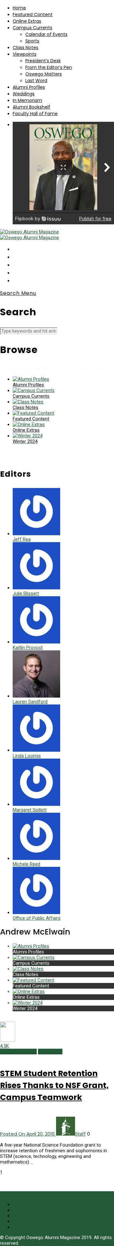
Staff (80, 1134)
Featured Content (33, 14)
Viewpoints (24, 54)
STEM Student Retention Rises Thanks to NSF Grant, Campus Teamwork (54, 1085)
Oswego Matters (43, 74)
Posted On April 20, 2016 (28, 1134)
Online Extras (27, 21)
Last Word (36, 80)
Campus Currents (32, 28)
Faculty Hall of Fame (35, 113)
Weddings (24, 94)
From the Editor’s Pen (48, 67)
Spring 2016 (50, 1051)
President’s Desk (43, 61)
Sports (32, 41)
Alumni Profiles (29, 87)
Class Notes (25, 47)
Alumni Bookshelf (31, 107)
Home (19, 8)
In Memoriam (27, 100)
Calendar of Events (46, 34)
